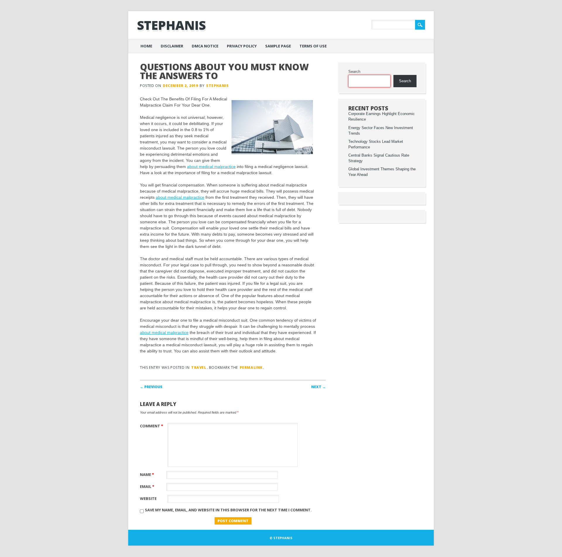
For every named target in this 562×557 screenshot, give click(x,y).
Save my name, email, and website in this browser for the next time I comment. (228, 510)
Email (147, 486)
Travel (198, 367)
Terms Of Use (313, 46)
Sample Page (278, 46)
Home (146, 46)
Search (354, 72)
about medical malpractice (211, 166)
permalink (251, 367)
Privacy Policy (242, 46)
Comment (151, 426)
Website (148, 498)
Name (147, 474)
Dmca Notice (205, 46)
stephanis (171, 25)
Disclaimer (172, 46)
